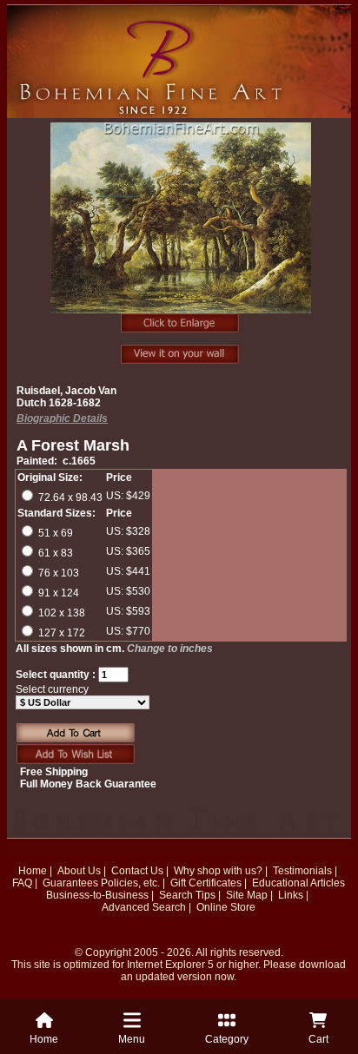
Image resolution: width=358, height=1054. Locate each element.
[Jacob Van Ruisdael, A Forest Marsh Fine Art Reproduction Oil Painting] (181, 227)
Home (32, 871)
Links (290, 895)
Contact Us (137, 871)
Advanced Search (144, 907)
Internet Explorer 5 (170, 964)
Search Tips (187, 895)
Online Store (225, 907)
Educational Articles (298, 883)
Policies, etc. (130, 883)
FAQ (22, 883)
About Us (79, 871)
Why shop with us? (218, 871)
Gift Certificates (206, 883)
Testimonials (302, 871)
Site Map (247, 895)
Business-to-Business (97, 895)
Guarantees (70, 883)
